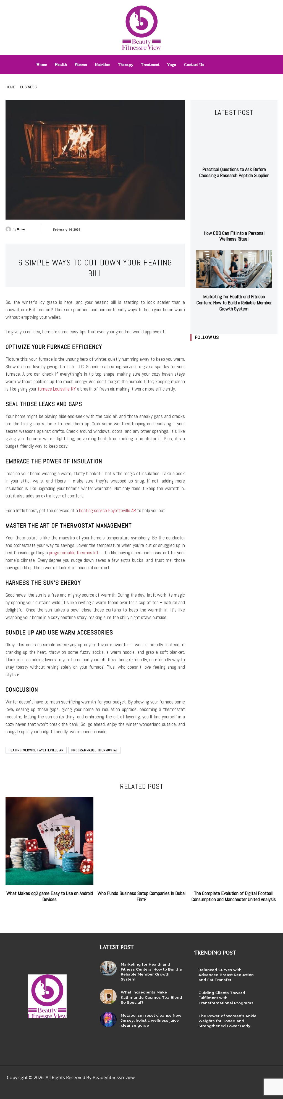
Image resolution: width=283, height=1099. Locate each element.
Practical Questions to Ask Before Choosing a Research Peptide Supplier (234, 172)
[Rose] (9, 229)
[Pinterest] (212, 1079)
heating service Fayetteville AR (107, 510)
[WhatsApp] (237, 1079)
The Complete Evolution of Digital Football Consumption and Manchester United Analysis (234, 896)
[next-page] (237, 322)
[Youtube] (245, 349)
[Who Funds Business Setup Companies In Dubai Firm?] (141, 841)
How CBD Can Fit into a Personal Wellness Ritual (234, 236)
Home (10, 87)
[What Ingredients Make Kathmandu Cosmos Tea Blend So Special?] (108, 996)
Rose (21, 229)
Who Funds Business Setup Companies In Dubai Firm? (141, 896)
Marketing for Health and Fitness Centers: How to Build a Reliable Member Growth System (234, 302)
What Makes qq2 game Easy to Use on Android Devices (49, 896)
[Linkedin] (220, 349)
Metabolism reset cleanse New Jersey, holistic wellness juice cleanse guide (151, 1020)
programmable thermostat (73, 552)
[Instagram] (208, 349)
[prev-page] (228, 322)
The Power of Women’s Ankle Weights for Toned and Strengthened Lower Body (227, 1021)
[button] (245, 63)
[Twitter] (232, 349)
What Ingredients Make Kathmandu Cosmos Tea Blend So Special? (151, 997)
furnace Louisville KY (57, 389)
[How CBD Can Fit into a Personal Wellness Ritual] (234, 206)
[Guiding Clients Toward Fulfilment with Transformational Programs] (269, 996)
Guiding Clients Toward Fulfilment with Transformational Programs (225, 997)
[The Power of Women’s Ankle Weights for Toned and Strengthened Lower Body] (269, 1020)
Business (28, 87)
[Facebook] (195, 349)
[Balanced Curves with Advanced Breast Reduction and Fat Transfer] (269, 973)
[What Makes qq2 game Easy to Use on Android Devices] (49, 841)
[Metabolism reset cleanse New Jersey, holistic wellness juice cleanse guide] (108, 1019)
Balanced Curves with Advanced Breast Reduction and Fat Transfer (226, 975)
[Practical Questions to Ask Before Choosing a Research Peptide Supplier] (234, 142)
